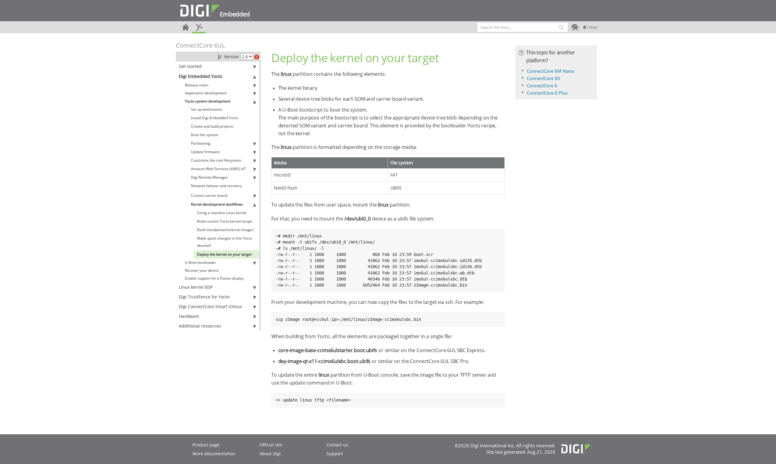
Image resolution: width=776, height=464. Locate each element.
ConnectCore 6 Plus (547, 93)
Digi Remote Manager (209, 177)
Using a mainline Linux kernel (221, 212)
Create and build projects (212, 126)
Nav (592, 27)
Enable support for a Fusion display (214, 278)
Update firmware (205, 151)
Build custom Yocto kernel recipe (224, 221)
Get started (190, 66)
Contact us (337, 445)
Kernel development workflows (217, 204)
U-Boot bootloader (200, 262)
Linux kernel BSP (195, 287)
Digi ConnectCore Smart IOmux (210, 306)
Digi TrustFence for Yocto (204, 297)
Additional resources (200, 326)
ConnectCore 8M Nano (550, 71)
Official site (270, 445)
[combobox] (522, 27)
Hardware (189, 316)
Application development (206, 93)
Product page (205, 445)
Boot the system (204, 134)
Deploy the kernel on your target (224, 254)
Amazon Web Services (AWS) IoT (218, 168)
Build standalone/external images (225, 229)
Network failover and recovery (216, 185)
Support (334, 453)
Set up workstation (206, 109)
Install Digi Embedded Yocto (214, 117)
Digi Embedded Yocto (200, 76)
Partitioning (200, 143)
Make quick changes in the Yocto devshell (224, 242)
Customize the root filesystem (216, 160)
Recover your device (202, 270)
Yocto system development (207, 101)
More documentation (213, 453)
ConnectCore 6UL (200, 45)
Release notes (197, 85)
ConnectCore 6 (542, 85)
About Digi (270, 453)
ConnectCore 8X (543, 78)
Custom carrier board (209, 195)
